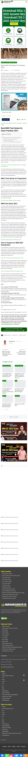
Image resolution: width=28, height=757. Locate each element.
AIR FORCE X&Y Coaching (7, 643)
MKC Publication (8, 44)
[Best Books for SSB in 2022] (20, 399)
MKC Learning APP (20, 34)
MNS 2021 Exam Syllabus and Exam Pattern (11, 200)
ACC (3, 683)
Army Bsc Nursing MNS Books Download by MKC (12, 271)
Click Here (14, 309)
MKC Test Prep (20, 44)
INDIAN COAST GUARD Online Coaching (10, 594)
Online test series (5, 62)
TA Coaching (4, 637)
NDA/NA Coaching (5, 626)
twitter (9, 746)
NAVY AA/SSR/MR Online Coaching (9, 590)
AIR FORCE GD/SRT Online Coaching (9, 596)
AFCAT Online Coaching (6, 581)
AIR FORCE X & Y (5, 723)
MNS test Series (15, 335)
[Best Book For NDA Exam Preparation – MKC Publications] (7, 399)
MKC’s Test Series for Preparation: (11, 139)
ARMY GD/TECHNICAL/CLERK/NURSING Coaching (12, 647)
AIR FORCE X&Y (5, 690)
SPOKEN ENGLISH (5, 700)
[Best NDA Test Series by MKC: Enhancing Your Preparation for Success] (20, 369)
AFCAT (3, 681)
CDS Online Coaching (6, 577)
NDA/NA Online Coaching (7, 573)
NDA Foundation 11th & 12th (7, 708)
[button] (14, 26)
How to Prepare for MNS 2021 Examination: (13, 141)
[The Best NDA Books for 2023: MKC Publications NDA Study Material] (7, 384)
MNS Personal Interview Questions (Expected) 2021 (21, 353)
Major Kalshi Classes (17, 611)
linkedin (13, 746)
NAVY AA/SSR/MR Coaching (7, 645)
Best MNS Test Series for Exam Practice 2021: (12, 137)
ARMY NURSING (5, 731)
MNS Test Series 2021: (9, 140)
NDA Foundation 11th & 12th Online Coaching (11, 575)
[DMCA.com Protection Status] (7, 618)
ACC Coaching (5, 635)
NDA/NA (4, 380)
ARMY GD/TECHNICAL (6, 727)
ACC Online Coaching (6, 583)
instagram (23, 746)
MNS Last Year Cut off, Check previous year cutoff (12, 258)
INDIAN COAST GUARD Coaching (8, 649)
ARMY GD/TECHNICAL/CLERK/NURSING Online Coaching (13, 592)
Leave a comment (14, 416)
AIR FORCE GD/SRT (6, 698)
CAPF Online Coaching (6, 579)
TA (2, 685)
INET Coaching (5, 639)
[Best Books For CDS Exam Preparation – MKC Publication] (20, 384)
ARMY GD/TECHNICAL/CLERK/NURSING (10, 694)
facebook (5, 746)
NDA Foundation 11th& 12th (7, 675)
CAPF (3, 679)
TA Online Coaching (6, 585)
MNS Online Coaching (6, 587)
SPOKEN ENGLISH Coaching (7, 650)
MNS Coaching (5, 641)
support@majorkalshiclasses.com (7, 666)
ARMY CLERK (4, 729)
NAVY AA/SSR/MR (5, 692)
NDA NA (3, 706)
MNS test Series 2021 (22, 335)
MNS (3, 689)
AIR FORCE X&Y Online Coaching (8, 588)
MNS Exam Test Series (7, 335)
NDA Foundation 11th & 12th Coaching (9, 628)
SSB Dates (17, 395)
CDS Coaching (5, 630)
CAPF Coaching (5, 631)
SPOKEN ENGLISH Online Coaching (8, 598)
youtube (18, 746)
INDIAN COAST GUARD (7, 696)
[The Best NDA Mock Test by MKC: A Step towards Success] (7, 369)
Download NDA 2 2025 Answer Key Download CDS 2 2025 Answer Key (14, 15)
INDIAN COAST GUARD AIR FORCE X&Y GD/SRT (11, 733)
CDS (16, 380)
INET (3, 687)
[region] (14, 26)
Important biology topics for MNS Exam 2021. (11, 239)
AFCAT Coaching (5, 633)
